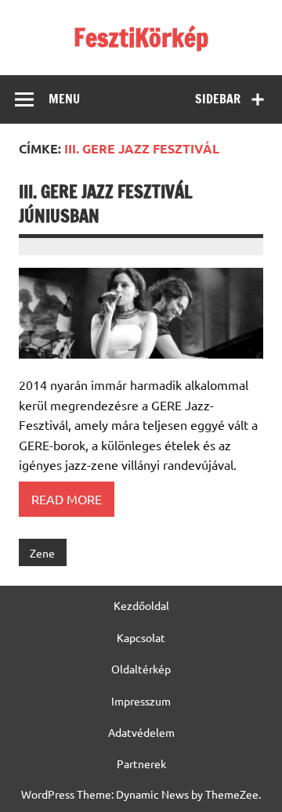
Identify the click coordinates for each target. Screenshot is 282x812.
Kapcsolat (141, 637)
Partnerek (141, 763)
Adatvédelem (141, 732)
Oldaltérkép (141, 668)
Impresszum (141, 700)
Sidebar (217, 98)
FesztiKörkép (141, 38)
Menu (64, 98)
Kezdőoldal (141, 605)
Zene (42, 553)
